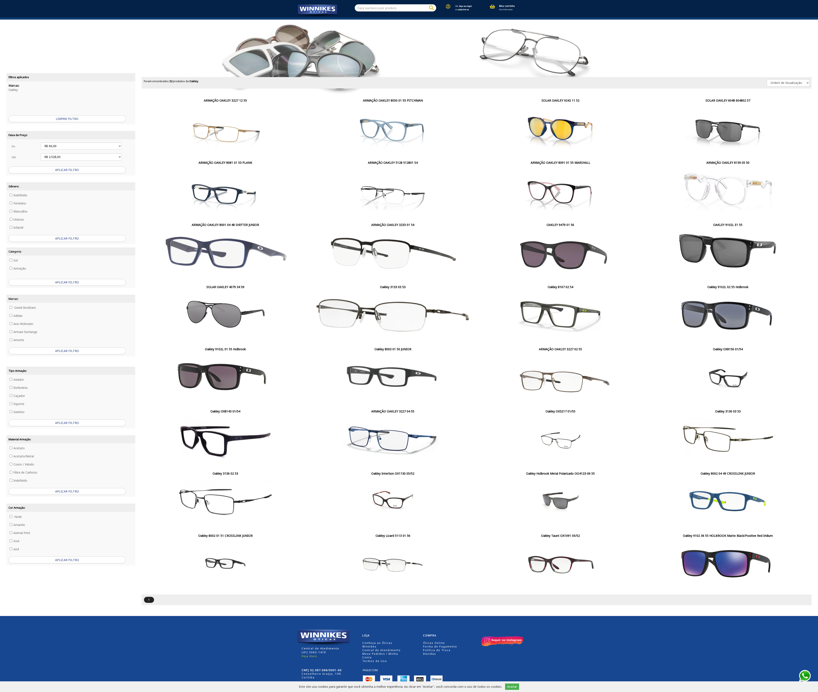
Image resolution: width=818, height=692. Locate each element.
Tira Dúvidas (501, 22)
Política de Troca (437, 650)
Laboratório (475, 22)
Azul (16, 541)
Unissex (18, 219)
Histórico (447, 22)
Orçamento (418, 22)
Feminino (19, 203)
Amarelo (19, 525)
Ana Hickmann (23, 324)
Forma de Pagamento (440, 646)
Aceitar (512, 687)
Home (300, 22)
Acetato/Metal (23, 456)
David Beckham (24, 308)
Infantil (18, 227)
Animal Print (21, 533)
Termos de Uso (374, 661)
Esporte (18, 404)
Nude (17, 517)
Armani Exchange (25, 332)
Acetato (19, 448)
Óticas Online (434, 643)
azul (16, 549)
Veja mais (309, 656)
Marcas (387, 22)
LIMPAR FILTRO (67, 119)
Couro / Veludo (23, 464)
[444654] (431, 8)
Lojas (321, 22)
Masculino (20, 211)
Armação (19, 268)
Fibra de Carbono (25, 472)
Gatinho (18, 412)
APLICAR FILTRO (67, 170)
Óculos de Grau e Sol (351, 22)
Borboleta (20, 388)
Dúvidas (429, 654)
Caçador (19, 396)
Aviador (18, 380)
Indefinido (20, 195)
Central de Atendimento (381, 650)
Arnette (18, 340)
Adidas (18, 316)
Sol (15, 260)
